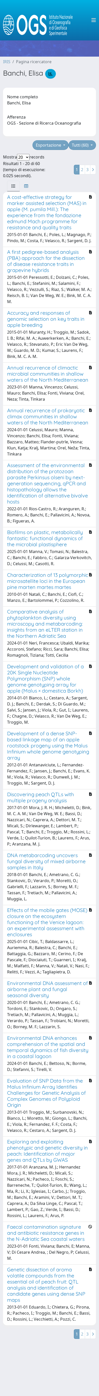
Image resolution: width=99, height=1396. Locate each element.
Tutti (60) (81, 145)
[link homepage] (40, 20)
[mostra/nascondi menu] (93, 20)
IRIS (6, 61)
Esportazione (49, 145)
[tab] (13, 186)
